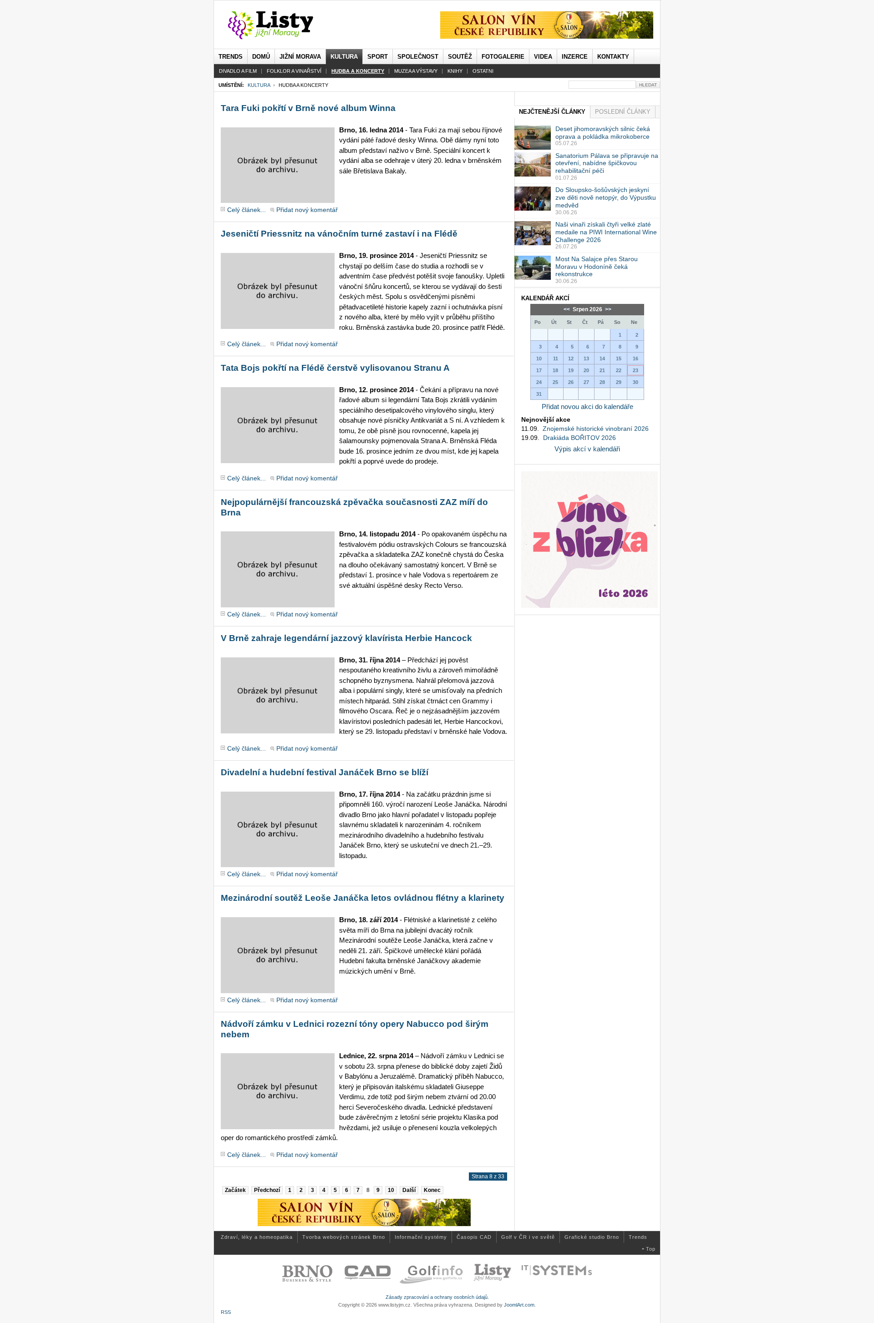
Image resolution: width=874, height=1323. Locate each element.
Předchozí (267, 1190)
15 (618, 358)
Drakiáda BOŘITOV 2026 (579, 437)
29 (618, 382)
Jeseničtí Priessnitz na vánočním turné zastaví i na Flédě (339, 233)
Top (651, 1249)
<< (567, 309)
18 (555, 370)
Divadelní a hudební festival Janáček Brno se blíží (324, 772)
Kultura (259, 85)
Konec (432, 1190)
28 (602, 382)
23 (635, 370)
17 (539, 370)
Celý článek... (246, 209)
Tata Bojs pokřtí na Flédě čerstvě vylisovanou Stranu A (335, 368)
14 (602, 358)
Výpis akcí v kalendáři (587, 449)
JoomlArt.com (519, 1305)
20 (586, 370)
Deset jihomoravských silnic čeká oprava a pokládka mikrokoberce (602, 132)
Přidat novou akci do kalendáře (587, 406)
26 (571, 382)
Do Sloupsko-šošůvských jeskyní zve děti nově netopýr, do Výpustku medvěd (605, 197)
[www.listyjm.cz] (281, 25)
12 (571, 358)
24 (539, 382)
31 (539, 394)
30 (635, 382)
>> (607, 309)
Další (409, 1190)
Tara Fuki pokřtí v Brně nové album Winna (308, 108)
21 (602, 370)
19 (571, 370)
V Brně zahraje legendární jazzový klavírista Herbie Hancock (346, 638)
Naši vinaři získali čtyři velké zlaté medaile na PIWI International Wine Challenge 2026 (606, 232)
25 (555, 382)
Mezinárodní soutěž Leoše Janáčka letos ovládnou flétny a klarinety (362, 898)
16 (635, 358)
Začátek (235, 1190)
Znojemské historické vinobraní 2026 (596, 428)
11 (555, 358)
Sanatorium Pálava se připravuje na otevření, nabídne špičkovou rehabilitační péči (606, 163)
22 (618, 370)
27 (586, 382)
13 (586, 358)
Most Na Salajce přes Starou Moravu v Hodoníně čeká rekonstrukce (596, 266)
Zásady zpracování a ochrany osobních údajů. (437, 1297)
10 (391, 1190)
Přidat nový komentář (307, 209)
